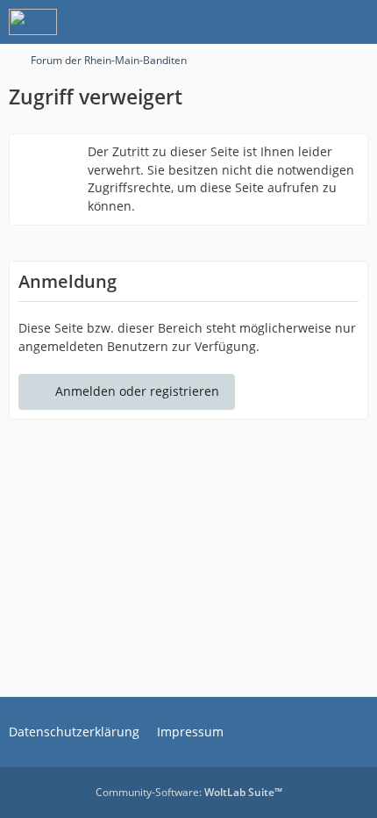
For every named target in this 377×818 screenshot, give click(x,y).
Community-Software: (189, 792)
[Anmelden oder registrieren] (310, 22)
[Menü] (354, 21)
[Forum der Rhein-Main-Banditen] (32, 21)
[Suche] (266, 21)
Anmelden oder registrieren (137, 391)
